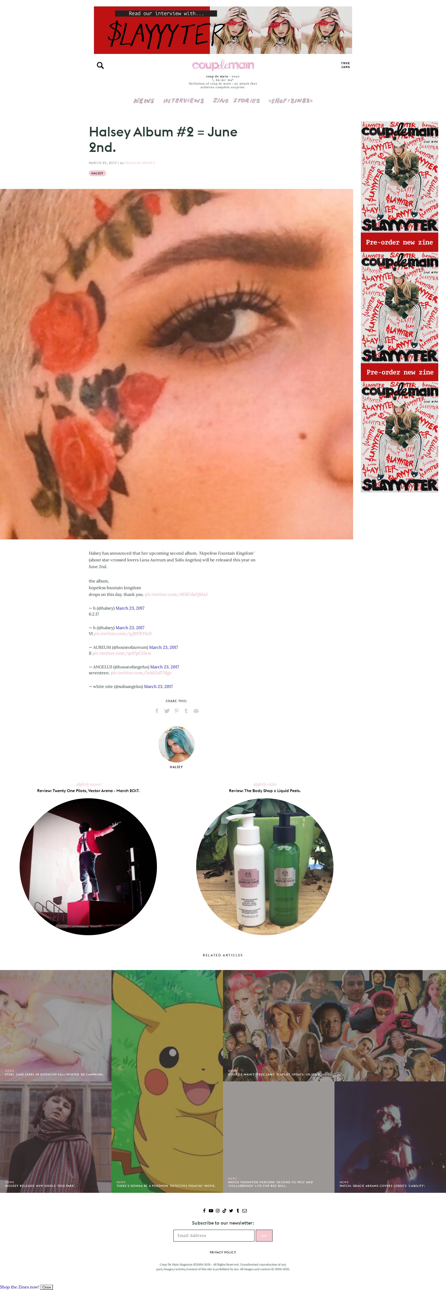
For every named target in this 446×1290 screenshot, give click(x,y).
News (144, 103)
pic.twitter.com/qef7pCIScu (121, 653)
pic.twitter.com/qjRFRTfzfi (123, 633)
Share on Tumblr (186, 711)
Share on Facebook (157, 711)
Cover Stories (236, 97)
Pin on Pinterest (176, 711)
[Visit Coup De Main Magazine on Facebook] (204, 1211)
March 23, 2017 (130, 608)
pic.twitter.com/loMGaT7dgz (141, 673)
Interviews (183, 97)
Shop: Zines (290, 97)
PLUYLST (345, 65)
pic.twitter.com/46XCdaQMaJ (176, 594)
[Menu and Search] (100, 65)
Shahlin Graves (140, 163)
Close (46, 1287)
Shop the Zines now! (19, 1286)
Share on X (167, 711)
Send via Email (196, 711)
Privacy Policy (223, 1252)
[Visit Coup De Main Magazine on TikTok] (224, 1211)
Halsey (97, 173)
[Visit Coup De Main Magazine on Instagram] (217, 1211)
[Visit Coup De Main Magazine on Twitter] (231, 1211)
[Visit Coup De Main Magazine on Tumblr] (238, 1211)
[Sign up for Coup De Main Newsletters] (244, 1211)
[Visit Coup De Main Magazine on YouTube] (211, 1211)
